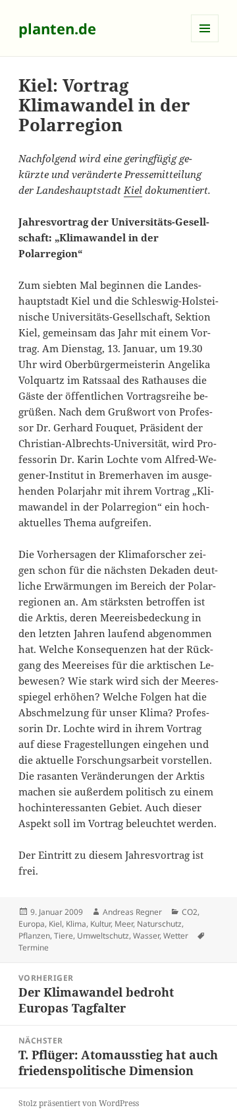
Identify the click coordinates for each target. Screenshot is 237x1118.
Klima (76, 923)
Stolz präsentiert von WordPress (78, 1103)
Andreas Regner (132, 911)
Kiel (133, 190)
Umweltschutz (103, 935)
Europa (31, 923)
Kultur (100, 923)
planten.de (57, 28)
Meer (124, 923)
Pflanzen (34, 935)
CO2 (190, 911)
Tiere (63, 935)
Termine (33, 947)
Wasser (146, 935)
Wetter (175, 935)
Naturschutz (159, 923)
